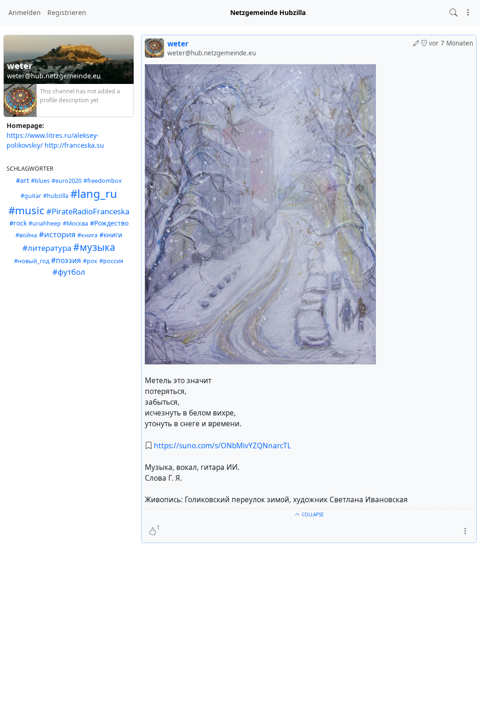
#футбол (68, 271)
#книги (110, 234)
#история (57, 234)
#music (26, 210)
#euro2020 (67, 181)
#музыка (94, 247)
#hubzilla (55, 196)
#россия (111, 261)
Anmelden (24, 12)
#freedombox (102, 181)
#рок (90, 261)
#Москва (75, 223)
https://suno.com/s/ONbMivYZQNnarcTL (222, 446)
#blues (40, 181)
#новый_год (31, 261)
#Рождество (109, 223)
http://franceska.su (74, 145)
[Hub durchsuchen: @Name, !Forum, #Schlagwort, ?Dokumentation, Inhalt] (453, 12)
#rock (18, 223)
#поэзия (66, 260)
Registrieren (66, 12)
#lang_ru (93, 193)
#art (22, 180)
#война (26, 235)
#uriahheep (45, 223)
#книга (87, 235)
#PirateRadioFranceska (87, 211)
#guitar (31, 196)
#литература (46, 247)
